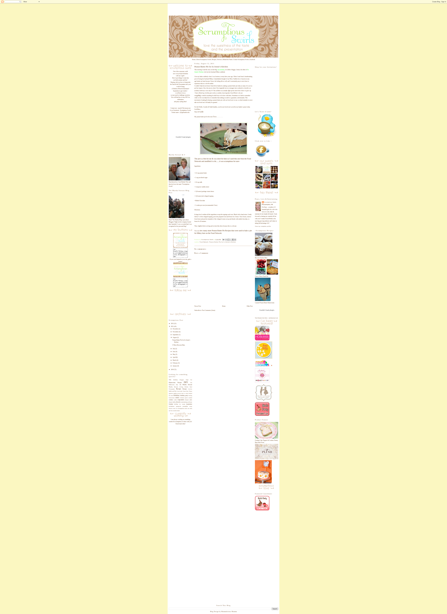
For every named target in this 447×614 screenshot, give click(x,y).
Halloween (171, 384)
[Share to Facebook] (233, 239)
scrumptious (181, 408)
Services (219, 59)
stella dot (187, 408)
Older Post (250, 306)
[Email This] (226, 239)
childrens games (184, 397)
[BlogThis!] (228, 239)
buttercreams (172, 397)
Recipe (178, 389)
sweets (174, 410)
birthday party (184, 395)
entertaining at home (186, 402)
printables (185, 406)
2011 (172, 326)
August (175, 337)
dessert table (188, 399)
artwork (179, 393)
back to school (184, 393)
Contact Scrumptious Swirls (241, 59)
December (176, 329)
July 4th (178, 384)
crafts (175, 399)
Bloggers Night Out (186, 379)
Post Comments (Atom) (208, 310)
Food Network (216, 233)
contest (190, 397)
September (176, 334)
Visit (266, 318)
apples (175, 393)
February (175, 363)
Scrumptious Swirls (270, 202)
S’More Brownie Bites (178, 345)
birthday (177, 395)
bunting (190, 395)
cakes (177, 398)
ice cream (182, 404)
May (174, 354)
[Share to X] (231, 239)
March (175, 360)
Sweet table (179, 391)
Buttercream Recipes (175, 382)
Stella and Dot (172, 391)
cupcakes (181, 400)
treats (178, 410)
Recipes (214, 59)
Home (193, 59)
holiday (176, 404)
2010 (172, 369)
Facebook (252, 59)
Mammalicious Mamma (229, 611)
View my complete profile (263, 226)
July (174, 348)
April (174, 357)
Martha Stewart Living (176, 387)
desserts (178, 402)
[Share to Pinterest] (235, 239)
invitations (171, 406)
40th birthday (173, 379)
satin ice (175, 408)
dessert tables (172, 402)
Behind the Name (227, 59)
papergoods (178, 406)
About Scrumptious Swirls (203, 59)
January (175, 366)
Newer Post (197, 306)
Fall (191, 382)
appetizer (171, 393)
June (174, 351)
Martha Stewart (187, 384)
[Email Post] (223, 239)
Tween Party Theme (187, 391)
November (176, 332)
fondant (171, 404)
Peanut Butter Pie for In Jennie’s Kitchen (222, 242)
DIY (186, 382)
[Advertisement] (178, 462)
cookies (171, 400)
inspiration (189, 404)
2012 (172, 323)
